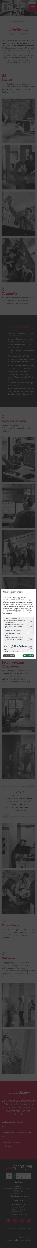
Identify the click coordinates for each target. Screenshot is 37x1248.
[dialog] (18, 624)
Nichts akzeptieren (9, 655)
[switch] (30, 621)
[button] (28, 621)
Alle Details (7, 628)
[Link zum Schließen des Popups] (33, 591)
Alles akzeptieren (28, 655)
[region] (18, 634)
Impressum (6, 594)
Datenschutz (13, 594)
